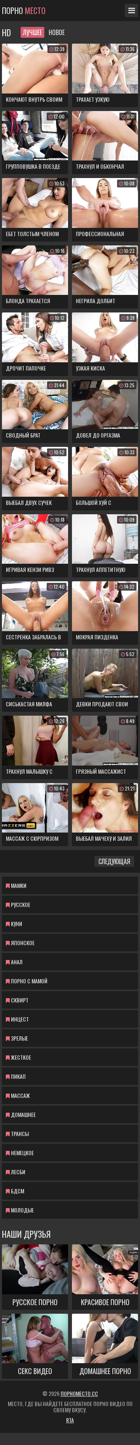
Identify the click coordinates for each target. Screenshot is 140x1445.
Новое (57, 32)
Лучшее (32, 32)
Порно (24, 10)
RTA (70, 1420)
